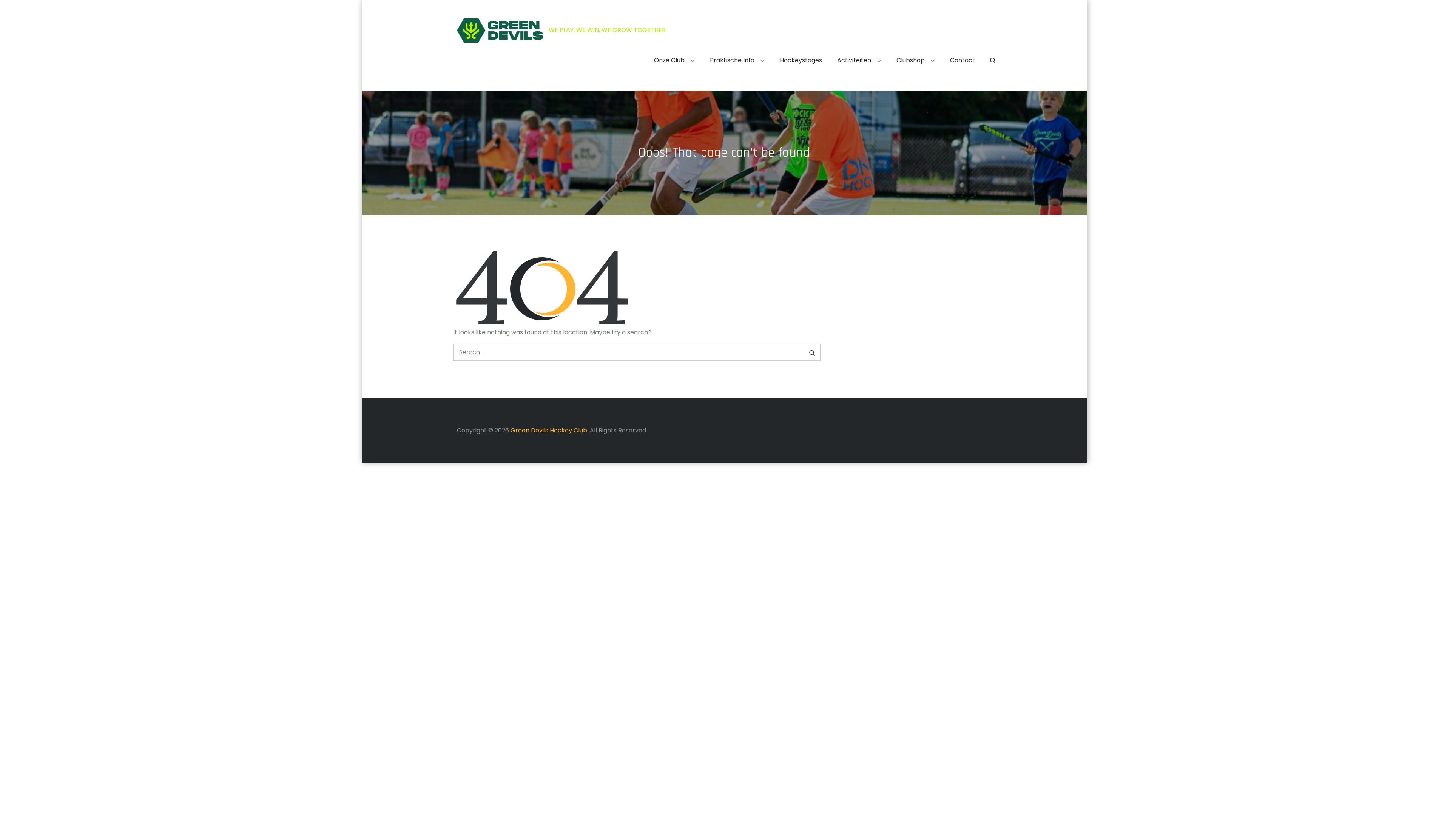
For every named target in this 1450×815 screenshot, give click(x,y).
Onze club (669, 60)
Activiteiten (854, 60)
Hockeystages (801, 60)
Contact (962, 60)
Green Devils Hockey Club (549, 430)
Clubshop (910, 60)
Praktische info (732, 60)
